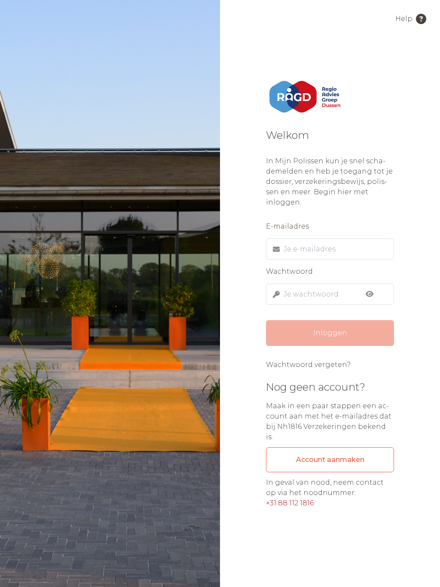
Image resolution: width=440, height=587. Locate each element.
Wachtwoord (289, 271)
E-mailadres (287, 226)
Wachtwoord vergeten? (308, 365)
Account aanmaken (330, 460)
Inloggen (330, 333)
